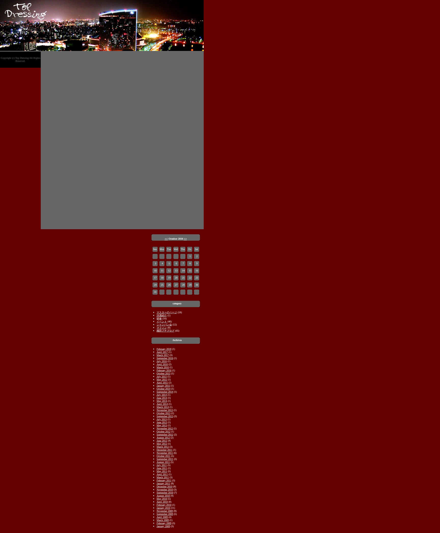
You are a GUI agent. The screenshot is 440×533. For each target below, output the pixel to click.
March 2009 (163, 520)
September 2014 (165, 391)
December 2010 (164, 486)
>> (185, 238)
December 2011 (164, 449)
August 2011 (163, 462)
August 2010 (163, 495)
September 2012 (165, 434)
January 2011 (163, 483)
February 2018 (164, 349)
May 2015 (162, 379)
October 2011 (163, 456)
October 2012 (163, 431)
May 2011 (162, 471)
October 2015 (163, 373)
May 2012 (162, 443)
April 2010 (162, 501)
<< (166, 238)
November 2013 (165, 410)
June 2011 (162, 468)
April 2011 (162, 474)
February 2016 (164, 370)
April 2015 (162, 382)
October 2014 (163, 388)
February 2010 (164, 504)
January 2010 (163, 508)
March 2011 (163, 477)
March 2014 (163, 407)
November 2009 (165, 511)
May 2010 (162, 498)
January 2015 (163, 385)
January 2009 (163, 526)
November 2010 (165, 489)
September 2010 (165, 492)
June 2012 (162, 440)
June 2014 (162, 398)
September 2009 (165, 514)
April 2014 (162, 404)
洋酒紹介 (162, 315)
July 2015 (162, 376)
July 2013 (162, 419)
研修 (159, 318)
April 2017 (162, 352)
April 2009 (162, 517)
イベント (162, 321)
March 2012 (163, 446)
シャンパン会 (164, 324)
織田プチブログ (165, 330)
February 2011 (164, 480)
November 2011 (165, 453)
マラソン (162, 327)
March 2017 (163, 355)
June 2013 (162, 422)
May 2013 (162, 425)
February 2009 (164, 523)
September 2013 (165, 416)
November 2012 (165, 428)
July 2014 (162, 394)
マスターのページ (167, 312)
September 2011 (165, 459)
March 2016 (163, 367)
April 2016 (162, 364)
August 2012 (163, 437)
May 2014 (162, 401)
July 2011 (162, 465)
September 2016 (165, 358)
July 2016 (162, 361)
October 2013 (163, 413)
